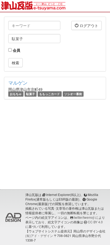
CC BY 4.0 (95, 222)
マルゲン (18, 82)
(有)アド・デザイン (39, 235)
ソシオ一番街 (73, 94)
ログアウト (88, 25)
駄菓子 (30, 94)
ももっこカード (49, 94)
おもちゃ (16, 94)
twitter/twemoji (84, 217)
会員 (16, 50)
